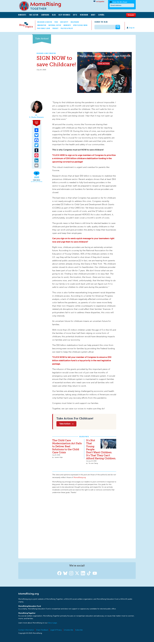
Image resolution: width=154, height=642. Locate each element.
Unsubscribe (68, 630)
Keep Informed (64, 15)
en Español (100, 1)
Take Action (33, 15)
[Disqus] (84, 526)
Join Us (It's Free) (120, 2)
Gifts (75, 15)
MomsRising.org (41, 6)
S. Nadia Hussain (36, 117)
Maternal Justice (55, 25)
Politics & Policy (67, 28)
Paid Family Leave (43, 28)
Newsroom (84, 15)
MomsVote (22, 15)
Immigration (41, 25)
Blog (54, 15)
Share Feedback (42, 630)
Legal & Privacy (56, 630)
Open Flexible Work (80, 25)
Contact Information (26, 630)
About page (52, 623)
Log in (132, 28)
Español (101, 15)
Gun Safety (64, 22)
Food (56, 22)
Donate (131, 15)
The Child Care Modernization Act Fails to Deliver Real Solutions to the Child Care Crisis (67, 446)
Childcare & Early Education (46, 53)
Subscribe (79, 630)
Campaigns (45, 15)
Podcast (55, 28)
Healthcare (75, 22)
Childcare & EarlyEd (44, 22)
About (93, 15)
